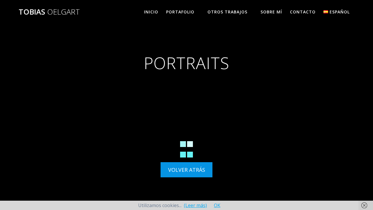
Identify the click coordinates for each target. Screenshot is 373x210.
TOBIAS (49, 12)
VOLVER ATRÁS (186, 169)
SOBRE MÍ (271, 12)
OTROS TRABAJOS (227, 12)
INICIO (151, 12)
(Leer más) (195, 205)
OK (217, 205)
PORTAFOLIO (180, 12)
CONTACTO (303, 12)
